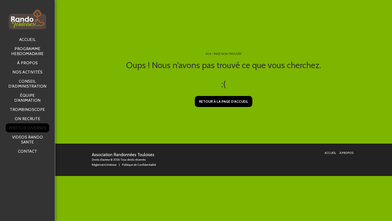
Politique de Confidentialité (139, 164)
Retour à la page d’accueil (223, 101)
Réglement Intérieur (104, 164)
